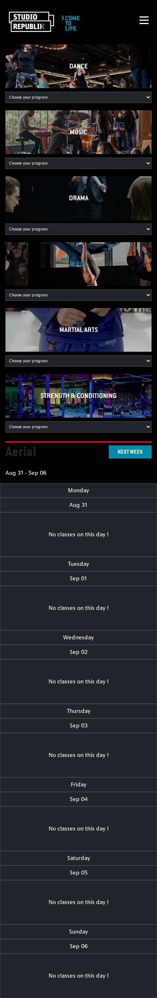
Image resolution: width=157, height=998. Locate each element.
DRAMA (78, 198)
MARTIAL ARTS (79, 330)
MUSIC (78, 132)
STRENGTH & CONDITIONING (79, 395)
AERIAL (78, 264)
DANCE (78, 66)
